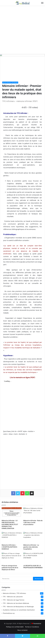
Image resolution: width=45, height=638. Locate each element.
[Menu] (42, 2)
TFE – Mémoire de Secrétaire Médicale (16, 603)
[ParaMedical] (22, 3)
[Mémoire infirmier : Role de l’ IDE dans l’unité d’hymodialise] (33, 512)
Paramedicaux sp (9, 613)
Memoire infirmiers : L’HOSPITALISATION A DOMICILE (9, 547)
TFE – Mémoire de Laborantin (13, 596)
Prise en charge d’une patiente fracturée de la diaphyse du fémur (10, 567)
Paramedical (37, 623)
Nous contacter (22, 630)
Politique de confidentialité (15, 627)
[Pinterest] (22, 493)
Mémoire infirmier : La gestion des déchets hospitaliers (31, 547)
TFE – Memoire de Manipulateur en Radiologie (18, 606)
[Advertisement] (22, 29)
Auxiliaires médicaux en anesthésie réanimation (19, 610)
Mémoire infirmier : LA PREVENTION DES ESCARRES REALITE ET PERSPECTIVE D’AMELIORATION (10, 524)
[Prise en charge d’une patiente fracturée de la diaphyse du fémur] (12, 558)
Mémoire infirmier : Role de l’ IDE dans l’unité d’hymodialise (32, 522)
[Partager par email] (32, 493)
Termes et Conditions (32, 627)
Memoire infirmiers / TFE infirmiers (10, 82)
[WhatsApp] (27, 493)
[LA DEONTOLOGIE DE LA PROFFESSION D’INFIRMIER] (33, 558)
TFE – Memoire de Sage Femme (13, 600)
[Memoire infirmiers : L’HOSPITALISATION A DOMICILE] (12, 537)
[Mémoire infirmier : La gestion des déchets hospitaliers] (33, 537)
